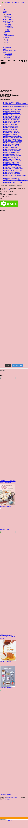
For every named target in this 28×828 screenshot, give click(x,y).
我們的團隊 (8, 14)
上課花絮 (5, 34)
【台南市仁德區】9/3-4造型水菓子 (11, 122)
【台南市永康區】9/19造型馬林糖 (11, 152)
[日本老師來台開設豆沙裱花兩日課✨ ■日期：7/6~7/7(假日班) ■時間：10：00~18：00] (14, 339)
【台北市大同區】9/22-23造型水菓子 (11, 162)
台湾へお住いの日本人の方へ (10, 50)
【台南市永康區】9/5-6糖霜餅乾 (10, 126)
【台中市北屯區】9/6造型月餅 (10, 129)
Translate (10, 820)
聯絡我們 (5, 49)
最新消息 (5, 11)
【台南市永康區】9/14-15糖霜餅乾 (11, 146)
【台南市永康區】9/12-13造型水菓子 (11, 144)
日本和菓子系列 (9, 27)
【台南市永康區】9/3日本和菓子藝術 (11, 121)
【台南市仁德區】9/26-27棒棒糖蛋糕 (11, 172)
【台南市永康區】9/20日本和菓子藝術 (12, 155)
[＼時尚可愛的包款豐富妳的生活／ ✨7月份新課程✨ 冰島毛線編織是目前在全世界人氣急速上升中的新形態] (14, 256)
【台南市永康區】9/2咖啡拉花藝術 (11, 119)
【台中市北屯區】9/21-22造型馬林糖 (11, 159)
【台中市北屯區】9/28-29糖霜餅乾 (11, 178)
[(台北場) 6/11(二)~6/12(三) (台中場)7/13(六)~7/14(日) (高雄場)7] (14, 355)
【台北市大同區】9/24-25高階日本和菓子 (12, 165)
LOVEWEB (8, 799)
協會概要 (5, 12)
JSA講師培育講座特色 (8, 19)
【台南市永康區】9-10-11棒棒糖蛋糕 (11, 139)
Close (1, 7)
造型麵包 (7, 31)
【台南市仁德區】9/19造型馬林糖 (11, 154)
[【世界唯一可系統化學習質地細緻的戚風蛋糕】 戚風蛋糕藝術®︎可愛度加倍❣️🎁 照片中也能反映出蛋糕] (14, 273)
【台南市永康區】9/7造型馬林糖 (10, 131)
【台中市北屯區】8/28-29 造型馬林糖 (11, 111)
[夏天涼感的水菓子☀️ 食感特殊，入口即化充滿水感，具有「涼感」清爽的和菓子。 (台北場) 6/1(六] (14, 322)
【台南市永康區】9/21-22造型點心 (11, 157)
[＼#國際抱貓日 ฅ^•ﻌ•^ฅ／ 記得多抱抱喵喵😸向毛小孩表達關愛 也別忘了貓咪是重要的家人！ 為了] (14, 289)
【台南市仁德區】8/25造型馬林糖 (11, 102)
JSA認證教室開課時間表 (8, 36)
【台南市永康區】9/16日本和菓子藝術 (12, 149)
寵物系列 (7, 29)
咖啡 (6, 32)
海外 (6, 45)
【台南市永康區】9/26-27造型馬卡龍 (11, 173)
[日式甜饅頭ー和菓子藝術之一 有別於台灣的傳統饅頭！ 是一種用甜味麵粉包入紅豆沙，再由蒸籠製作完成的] (14, 222)
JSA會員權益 (8, 16)
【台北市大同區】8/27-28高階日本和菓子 (12, 109)
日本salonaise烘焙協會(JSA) (13, 797)
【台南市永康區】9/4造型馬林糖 (10, 124)
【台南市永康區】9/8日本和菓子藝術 (11, 132)
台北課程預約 (8, 54)
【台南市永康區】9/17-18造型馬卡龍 (11, 150)
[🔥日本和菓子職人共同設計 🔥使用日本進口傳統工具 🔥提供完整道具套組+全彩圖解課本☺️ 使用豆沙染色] (14, 306)
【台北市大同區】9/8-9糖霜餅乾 (10, 134)
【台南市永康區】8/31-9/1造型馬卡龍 (11, 116)
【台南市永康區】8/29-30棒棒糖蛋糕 (11, 113)
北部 (6, 39)
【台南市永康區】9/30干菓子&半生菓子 (12, 183)
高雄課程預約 (8, 57)
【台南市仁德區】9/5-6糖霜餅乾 (10, 127)
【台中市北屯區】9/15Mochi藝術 (10, 147)
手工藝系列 (8, 24)
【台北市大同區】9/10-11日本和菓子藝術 (12, 141)
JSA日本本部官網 (7, 47)
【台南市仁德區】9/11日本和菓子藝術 (12, 142)
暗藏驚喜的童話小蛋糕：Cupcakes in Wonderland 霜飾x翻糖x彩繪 (7, 636)
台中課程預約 (8, 55)
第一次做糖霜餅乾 (4, 529)
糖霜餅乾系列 (8, 26)
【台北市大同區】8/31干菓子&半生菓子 (12, 114)
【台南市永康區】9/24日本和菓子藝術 (12, 167)
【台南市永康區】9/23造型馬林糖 (11, 164)
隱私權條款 (8, 17)
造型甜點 (7, 22)
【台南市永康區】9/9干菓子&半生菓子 (12, 136)
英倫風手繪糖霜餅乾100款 (6, 687)
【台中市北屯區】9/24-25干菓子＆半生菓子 (13, 169)
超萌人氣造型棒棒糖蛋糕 (6, 794)
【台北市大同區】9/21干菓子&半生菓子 (12, 160)
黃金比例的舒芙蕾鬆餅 (5, 662)
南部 (6, 42)
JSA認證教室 (6, 37)
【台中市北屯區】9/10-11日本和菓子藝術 (12, 137)
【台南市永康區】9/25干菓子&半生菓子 (12, 170)
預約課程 (5, 52)
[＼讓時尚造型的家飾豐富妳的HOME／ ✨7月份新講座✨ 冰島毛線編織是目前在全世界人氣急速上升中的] (14, 240)
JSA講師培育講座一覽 (8, 21)
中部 (6, 40)
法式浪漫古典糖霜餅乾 (5, 506)
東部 (6, 44)
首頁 (4, 9)
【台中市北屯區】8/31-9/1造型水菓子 (11, 118)
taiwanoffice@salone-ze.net (10, 189)
